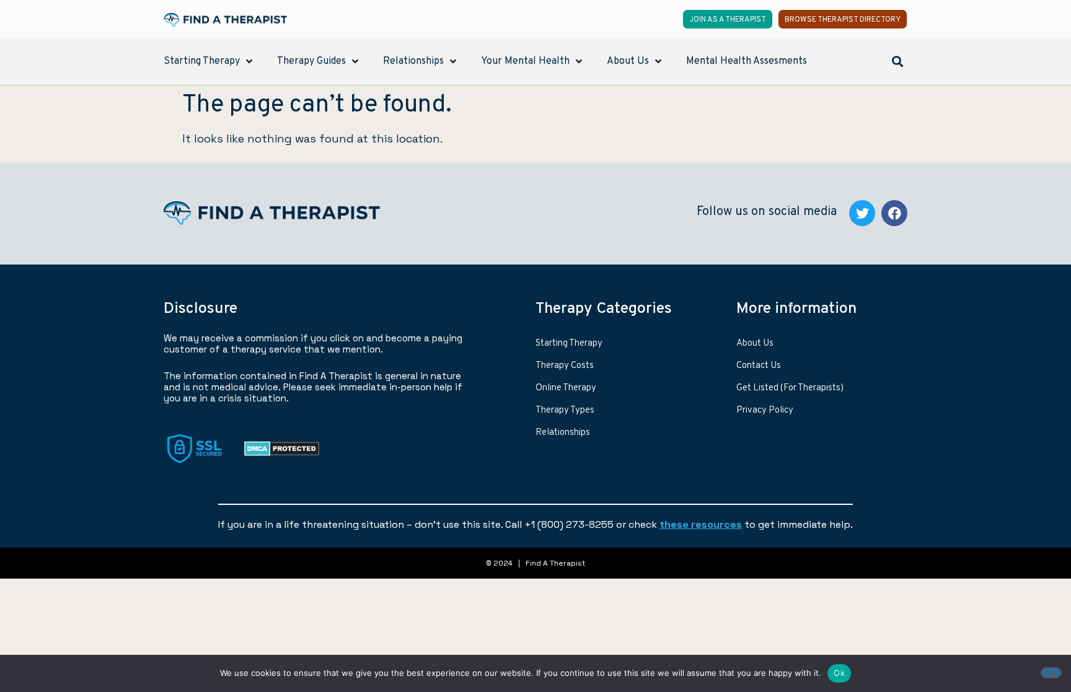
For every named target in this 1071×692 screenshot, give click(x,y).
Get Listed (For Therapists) (790, 388)
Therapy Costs (565, 366)
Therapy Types (565, 410)
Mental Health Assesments (746, 61)
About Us (755, 343)
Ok (839, 673)
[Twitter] (862, 213)
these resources (700, 524)
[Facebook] (894, 213)
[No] (1051, 672)
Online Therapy (566, 388)
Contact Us (758, 366)
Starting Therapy (569, 343)
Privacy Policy (764, 410)
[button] (897, 61)
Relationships (563, 433)
